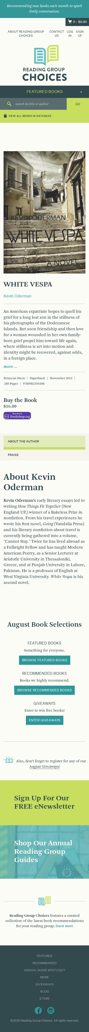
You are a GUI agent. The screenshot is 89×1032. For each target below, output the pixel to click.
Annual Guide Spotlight (44, 970)
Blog (44, 991)
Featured (44, 956)
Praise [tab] (13, 455)
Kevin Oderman (18, 296)
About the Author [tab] (23, 441)
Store (44, 998)
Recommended (44, 963)
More (44, 977)
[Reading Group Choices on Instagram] (50, 1010)
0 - (80, 22)
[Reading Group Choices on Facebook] (38, 1010)
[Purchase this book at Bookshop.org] (17, 415)
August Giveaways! (44, 767)
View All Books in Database (30, 116)
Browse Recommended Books (44, 690)
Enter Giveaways (44, 720)
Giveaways (44, 984)
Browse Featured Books (44, 660)
